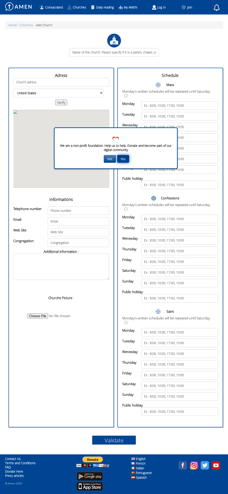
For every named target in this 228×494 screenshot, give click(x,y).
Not (109, 159)
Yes (123, 159)
